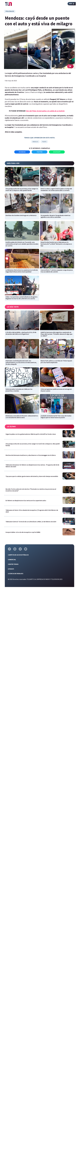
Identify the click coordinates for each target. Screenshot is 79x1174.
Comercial (12, 559)
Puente (44, 142)
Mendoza (35, 142)
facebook (22, 152)
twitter (39, 152)
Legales (11, 569)
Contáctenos (13, 564)
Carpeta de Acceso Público (18, 555)
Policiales (10, 11)
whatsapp (57, 152)
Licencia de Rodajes (15, 573)
